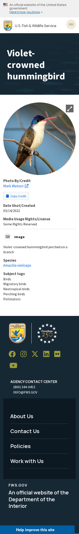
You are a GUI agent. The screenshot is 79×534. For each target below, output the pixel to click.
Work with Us (27, 461)
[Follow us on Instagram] (25, 354)
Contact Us (25, 431)
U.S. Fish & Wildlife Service (35, 26)
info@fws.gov (25, 392)
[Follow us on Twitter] (36, 354)
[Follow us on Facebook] (14, 354)
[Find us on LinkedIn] (47, 354)
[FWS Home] (8, 26)
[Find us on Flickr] (58, 354)
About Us (21, 416)
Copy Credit (18, 196)
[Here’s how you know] (39, 8)
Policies (20, 446)
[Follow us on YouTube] (14, 365)
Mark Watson (13, 186)
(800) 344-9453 (24, 387)
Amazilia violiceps (17, 265)
